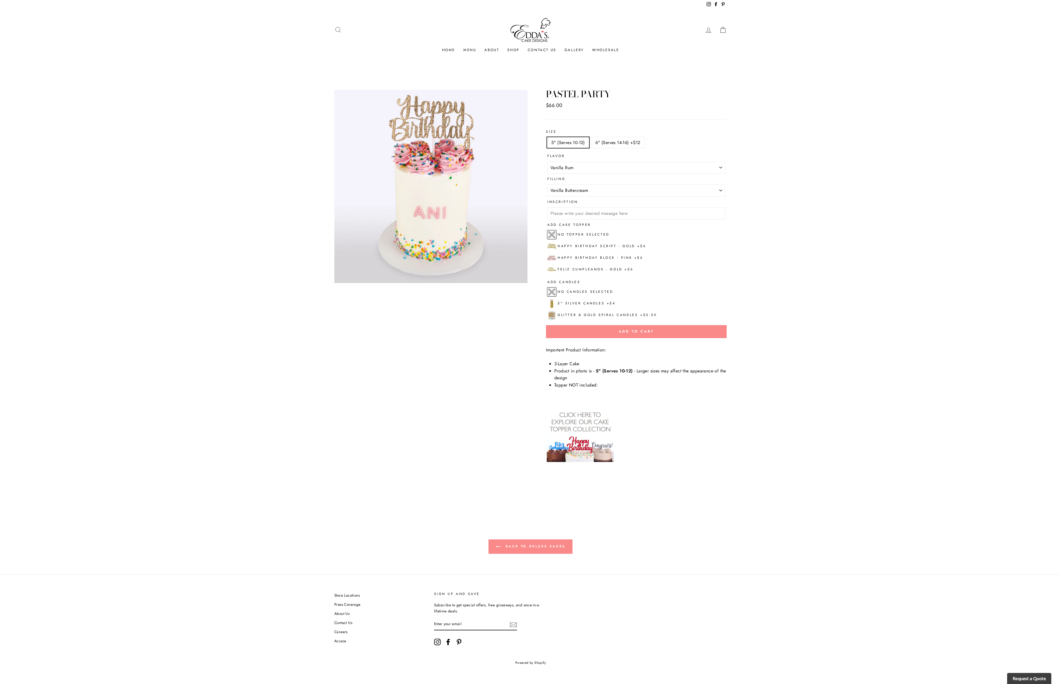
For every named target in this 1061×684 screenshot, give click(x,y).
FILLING (556, 178)
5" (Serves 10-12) (568, 142)
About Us (342, 613)
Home (448, 50)
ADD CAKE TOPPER (569, 224)
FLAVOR (556, 155)
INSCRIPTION (562, 201)
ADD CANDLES (564, 282)
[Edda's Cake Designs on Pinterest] (459, 642)
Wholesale (605, 50)
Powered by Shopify (530, 662)
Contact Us (542, 50)
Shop (513, 50)
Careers (341, 632)
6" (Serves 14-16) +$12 (617, 142)
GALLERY (574, 50)
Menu (469, 50)
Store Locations (347, 595)
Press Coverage (347, 604)
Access (340, 641)
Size (551, 131)
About (491, 50)
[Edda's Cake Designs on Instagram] (437, 642)
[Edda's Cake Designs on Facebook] (448, 642)
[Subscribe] (513, 624)
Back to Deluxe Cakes (534, 546)
